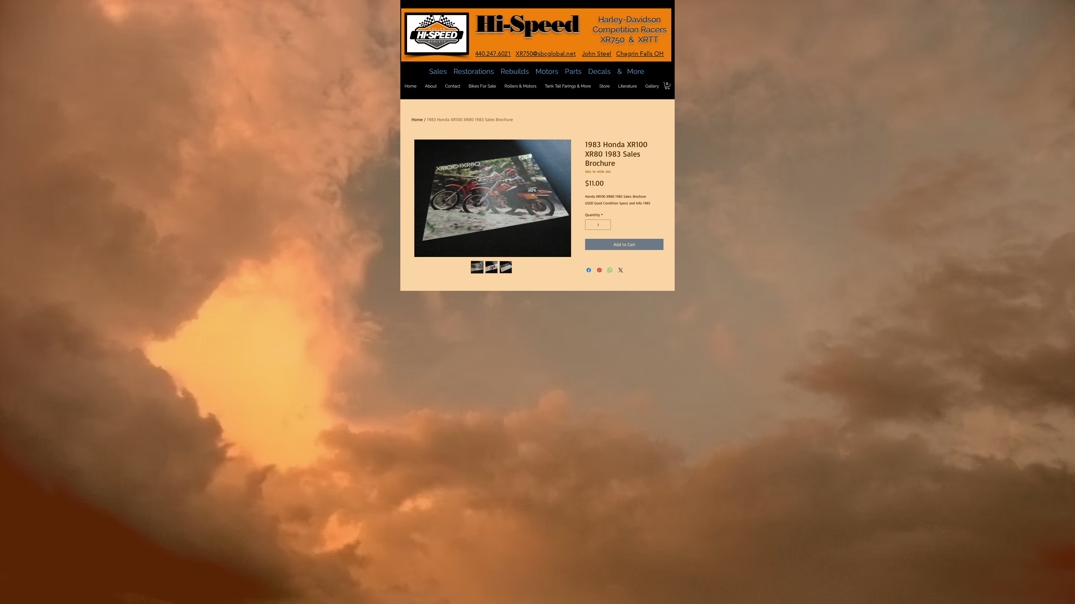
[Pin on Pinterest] (599, 270)
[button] (667, 85)
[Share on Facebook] (588, 270)
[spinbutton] (598, 225)
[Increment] (606, 225)
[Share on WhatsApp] (610, 270)
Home (417, 119)
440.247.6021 (493, 53)
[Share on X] (620, 270)
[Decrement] (589, 225)
